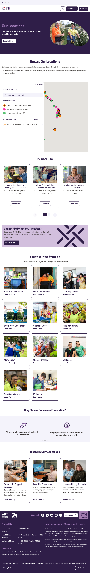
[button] (60, 116)
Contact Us (7, 563)
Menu (82, 9)
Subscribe (69, 515)
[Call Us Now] (62, 8)
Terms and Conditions (27, 563)
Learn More (16, 204)
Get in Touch (10, 243)
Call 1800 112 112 (23, 529)
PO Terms (40, 563)
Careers (15, 563)
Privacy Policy (7, 568)
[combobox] (46, 2)
